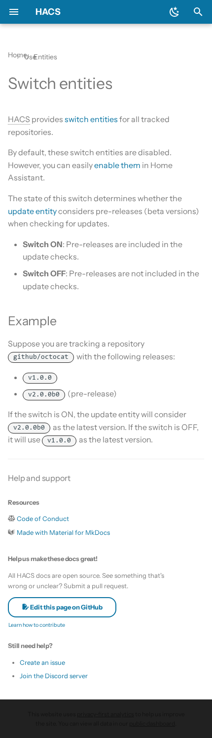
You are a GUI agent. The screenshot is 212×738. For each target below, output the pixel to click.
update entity (32, 211)
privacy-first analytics (105, 714)
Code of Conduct (43, 518)
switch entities (91, 119)
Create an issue (42, 662)
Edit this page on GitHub (66, 607)
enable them (117, 165)
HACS (48, 11)
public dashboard (152, 723)
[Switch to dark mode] (174, 12)
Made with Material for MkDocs (63, 532)
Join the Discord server (54, 676)
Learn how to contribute (36, 624)
